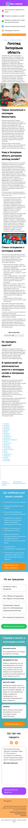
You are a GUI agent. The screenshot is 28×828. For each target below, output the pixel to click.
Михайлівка (7, 447)
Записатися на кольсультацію (11, 566)
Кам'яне (5, 441)
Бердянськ (6, 428)
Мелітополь (7, 446)
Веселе (5, 431)
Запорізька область (16, 40)
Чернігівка (6, 458)
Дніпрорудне (7, 436)
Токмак (5, 457)
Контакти (23, 815)
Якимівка (6, 423)
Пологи (5, 452)
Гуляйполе (6, 435)
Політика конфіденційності (18, 812)
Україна (5, 40)
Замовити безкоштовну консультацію (14, 34)
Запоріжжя (6, 438)
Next (27, 765)
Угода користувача (20, 813)
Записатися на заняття (14, 626)
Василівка (6, 430)
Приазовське (7, 454)
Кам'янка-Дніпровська (10, 439)
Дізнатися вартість (14, 724)
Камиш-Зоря (7, 443)
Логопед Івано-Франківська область (19, 482)
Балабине (6, 427)
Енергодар (6, 460)
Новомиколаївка (8, 449)
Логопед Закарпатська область (6, 483)
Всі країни (7, 801)
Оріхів (5, 451)
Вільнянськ (6, 433)
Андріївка (6, 425)
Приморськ (6, 455)
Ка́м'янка (6, 444)
